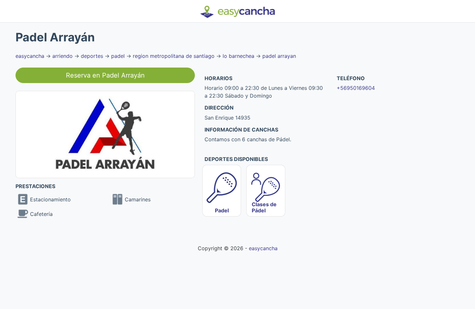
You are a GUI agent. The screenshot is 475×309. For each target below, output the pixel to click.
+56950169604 (356, 88)
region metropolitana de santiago (174, 56)
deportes (92, 56)
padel (118, 56)
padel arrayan (279, 56)
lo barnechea (238, 56)
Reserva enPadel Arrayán (105, 75)
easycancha (30, 56)
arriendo (62, 56)
